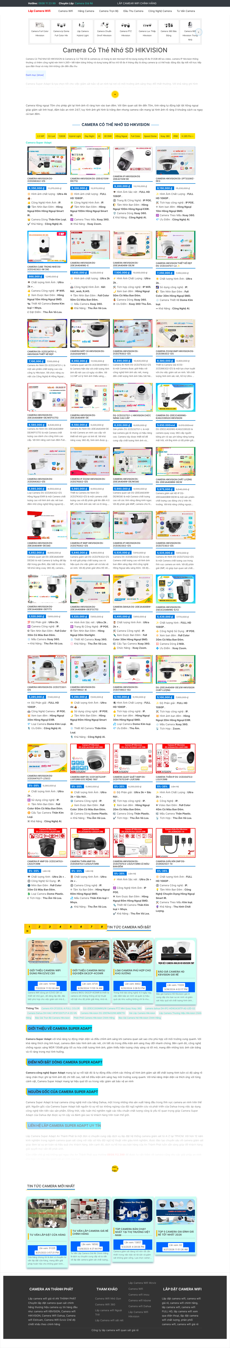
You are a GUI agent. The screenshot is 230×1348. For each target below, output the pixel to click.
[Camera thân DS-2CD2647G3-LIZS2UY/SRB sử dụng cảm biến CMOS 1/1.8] (90, 842)
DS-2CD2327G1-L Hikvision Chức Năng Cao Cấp (132, 416)
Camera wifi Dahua (139, 1306)
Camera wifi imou (138, 1294)
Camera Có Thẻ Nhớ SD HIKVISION (116, 124)
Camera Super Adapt (38, 142)
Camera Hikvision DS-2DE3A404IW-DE (83, 416)
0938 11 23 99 (47, 3)
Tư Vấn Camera (186, 11)
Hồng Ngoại (121, 136)
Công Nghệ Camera (160, 11)
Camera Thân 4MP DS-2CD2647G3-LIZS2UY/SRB (84, 862)
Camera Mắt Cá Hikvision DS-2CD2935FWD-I (87, 352)
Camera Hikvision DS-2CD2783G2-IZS (126, 352)
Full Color (135, 136)
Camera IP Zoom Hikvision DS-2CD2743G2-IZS (88, 480)
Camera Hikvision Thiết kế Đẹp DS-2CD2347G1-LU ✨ (174, 264)
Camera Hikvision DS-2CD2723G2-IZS (168, 544)
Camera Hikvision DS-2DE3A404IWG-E (83, 264)
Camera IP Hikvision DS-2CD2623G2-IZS (127, 544)
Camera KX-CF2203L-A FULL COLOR (60, 1008)
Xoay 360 (165, 136)
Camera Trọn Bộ (108, 11)
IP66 (176, 136)
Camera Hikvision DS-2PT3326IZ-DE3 (175, 179)
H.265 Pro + (188, 136)
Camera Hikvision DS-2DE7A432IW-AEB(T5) (103, 1013)
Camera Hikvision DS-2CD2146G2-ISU (126, 688)
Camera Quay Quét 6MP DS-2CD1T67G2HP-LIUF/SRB (129, 778)
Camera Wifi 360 (105, 1304)
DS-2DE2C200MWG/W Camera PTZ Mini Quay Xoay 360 (112, 1008)
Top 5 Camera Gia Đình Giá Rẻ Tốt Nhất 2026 (176, 1233)
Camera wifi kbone (139, 1300)
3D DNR (108, 136)
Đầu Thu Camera (133, 11)
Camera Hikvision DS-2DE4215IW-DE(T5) (90, 179)
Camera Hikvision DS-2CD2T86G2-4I (83, 688)
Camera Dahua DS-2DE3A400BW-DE (132, 608)
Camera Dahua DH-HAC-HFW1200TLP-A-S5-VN (52, 1013)
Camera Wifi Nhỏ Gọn (108, 1298)
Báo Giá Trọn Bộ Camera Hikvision (52, 1017)
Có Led (51, 136)
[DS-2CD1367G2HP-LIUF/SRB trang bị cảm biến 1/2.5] (90, 758)
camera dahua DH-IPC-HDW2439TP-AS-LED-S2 (170, 1008)
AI (99, 136)
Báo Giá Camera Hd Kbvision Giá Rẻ (171, 973)
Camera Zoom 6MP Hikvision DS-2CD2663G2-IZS (175, 352)
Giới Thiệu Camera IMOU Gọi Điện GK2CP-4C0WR (88, 972)
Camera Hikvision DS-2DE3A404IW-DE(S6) (40, 544)
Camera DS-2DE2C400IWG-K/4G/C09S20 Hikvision (171, 416)
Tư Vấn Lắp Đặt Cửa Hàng (48, 1234)
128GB (62, 136)
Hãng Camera (86, 11)
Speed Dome (150, 136)
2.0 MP (40, 136)
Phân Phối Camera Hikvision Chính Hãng (94, 1017)
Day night (89, 136)
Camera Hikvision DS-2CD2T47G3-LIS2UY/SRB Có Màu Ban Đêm (131, 864)
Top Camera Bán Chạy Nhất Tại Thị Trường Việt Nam (132, 1231)
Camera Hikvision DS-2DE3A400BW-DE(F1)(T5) (84, 608)
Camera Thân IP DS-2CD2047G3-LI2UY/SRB (174, 778)
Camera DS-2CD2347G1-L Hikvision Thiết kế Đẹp (42, 352)
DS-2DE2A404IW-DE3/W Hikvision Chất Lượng (175, 688)
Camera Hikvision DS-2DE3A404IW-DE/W (126, 264)
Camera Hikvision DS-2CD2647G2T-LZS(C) (40, 777)
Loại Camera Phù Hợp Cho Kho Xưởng (133, 972)
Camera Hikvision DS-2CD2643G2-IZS (40, 480)
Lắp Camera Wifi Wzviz (142, 1282)
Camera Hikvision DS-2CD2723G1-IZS (47, 688)
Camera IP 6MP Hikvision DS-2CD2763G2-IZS (87, 544)
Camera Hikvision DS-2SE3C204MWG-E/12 (168, 608)
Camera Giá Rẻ (84, 3)
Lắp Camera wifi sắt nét (109, 1320)
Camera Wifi (65, 11)
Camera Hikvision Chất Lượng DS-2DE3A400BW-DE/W (174, 480)
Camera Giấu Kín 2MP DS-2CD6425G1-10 (170, 862)
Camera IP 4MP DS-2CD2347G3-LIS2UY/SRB (45, 862)
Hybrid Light (75, 136)
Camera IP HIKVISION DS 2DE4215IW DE (126, 177)
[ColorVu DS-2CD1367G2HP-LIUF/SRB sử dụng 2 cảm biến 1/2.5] (133, 758)
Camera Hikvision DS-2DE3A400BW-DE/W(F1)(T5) (43, 416)
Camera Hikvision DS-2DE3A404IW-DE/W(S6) (126, 480)
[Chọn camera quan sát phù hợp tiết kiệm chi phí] (199, 32)
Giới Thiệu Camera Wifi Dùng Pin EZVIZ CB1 (45, 972)
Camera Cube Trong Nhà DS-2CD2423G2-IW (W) (44, 268)
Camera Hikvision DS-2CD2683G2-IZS (40, 179)
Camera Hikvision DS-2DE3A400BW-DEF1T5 (40, 608)
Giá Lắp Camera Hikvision (142, 1013)
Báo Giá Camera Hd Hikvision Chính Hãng (140, 1017)
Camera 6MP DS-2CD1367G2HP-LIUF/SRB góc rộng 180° (88, 778)
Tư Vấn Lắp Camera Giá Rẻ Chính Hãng (90, 1232)
